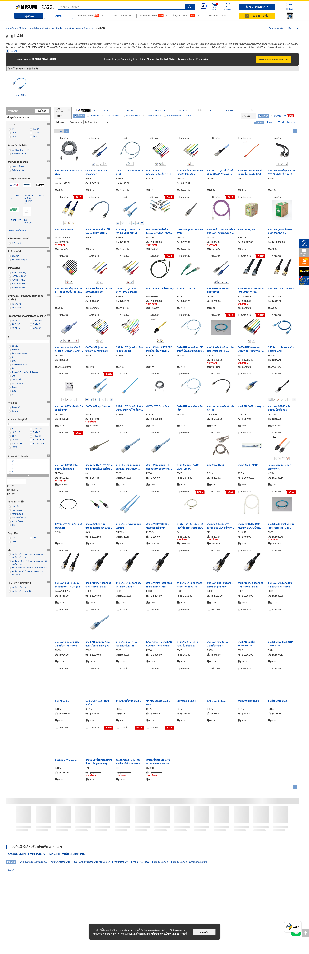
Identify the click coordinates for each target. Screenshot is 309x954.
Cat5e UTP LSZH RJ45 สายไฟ (97, 703)
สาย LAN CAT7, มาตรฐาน (251, 406)
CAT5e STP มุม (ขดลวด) (98, 406)
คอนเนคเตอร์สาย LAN (60, 862)
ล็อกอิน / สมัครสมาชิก (257, 7)
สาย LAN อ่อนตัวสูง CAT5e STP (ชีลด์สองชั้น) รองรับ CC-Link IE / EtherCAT (281, 172)
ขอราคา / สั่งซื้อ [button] (261, 15)
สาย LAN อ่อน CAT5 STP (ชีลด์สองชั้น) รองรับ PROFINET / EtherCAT (159, 349)
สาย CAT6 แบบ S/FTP (188, 288)
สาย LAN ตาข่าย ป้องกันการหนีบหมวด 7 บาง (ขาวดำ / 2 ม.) (68, 585)
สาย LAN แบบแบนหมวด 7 (281, 288)
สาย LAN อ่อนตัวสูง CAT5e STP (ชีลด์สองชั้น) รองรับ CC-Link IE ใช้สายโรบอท (68, 290)
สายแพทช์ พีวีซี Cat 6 (248, 701)
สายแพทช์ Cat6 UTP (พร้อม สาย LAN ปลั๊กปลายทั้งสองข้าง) (99, 467)
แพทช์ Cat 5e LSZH (217, 701)
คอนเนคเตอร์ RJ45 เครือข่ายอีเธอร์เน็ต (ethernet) (128, 762)
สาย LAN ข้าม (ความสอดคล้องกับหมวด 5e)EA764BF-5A (217, 644)
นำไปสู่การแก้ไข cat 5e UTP (158, 703)
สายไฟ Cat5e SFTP (248, 465)
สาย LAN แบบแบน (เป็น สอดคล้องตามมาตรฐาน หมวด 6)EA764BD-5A (97, 644)
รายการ (272, 122)
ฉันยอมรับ (204, 932)
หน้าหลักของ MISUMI (16, 28)
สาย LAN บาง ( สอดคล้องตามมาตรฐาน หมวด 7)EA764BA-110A (128, 585)
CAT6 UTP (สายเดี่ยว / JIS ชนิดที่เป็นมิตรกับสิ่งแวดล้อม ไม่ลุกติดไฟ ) (191, 349)
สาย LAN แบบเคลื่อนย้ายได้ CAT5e (220, 408)
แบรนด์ (58, 15)
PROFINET (16, 220)
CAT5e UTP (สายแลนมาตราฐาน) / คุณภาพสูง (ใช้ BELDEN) (250, 349)
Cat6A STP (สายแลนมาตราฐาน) (96, 172)
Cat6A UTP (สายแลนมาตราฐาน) (218, 290)
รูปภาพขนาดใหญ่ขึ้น (17, 230)
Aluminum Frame (149, 15)
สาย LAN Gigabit (247, 229)
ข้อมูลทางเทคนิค (181, 15)
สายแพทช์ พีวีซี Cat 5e (66, 760)
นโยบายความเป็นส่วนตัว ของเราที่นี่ (169, 933)
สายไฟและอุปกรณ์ (39, 28)
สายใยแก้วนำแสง (161, 862)
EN (290, 4)
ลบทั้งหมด (42, 111)
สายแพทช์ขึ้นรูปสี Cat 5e (128, 701)
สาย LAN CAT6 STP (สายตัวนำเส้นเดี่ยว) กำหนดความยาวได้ (160, 172)
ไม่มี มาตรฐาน (28, 221)
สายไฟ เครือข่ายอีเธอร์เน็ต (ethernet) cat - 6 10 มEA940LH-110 (281, 526)
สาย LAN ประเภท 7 (65, 229)
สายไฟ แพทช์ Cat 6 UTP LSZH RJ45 (280, 644)
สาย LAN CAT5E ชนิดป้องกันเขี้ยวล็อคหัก (279, 408)
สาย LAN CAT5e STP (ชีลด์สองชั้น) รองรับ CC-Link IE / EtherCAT (251, 172)
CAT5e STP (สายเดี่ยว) (157, 406)
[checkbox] (17, 129)
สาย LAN (11, 870)
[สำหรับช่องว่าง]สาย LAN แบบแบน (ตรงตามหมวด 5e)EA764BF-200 (159, 644)
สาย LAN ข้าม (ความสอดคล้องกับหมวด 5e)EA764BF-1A (126, 644)
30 (56, 131)
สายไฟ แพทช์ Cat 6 (278, 701)
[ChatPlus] (293, 928)
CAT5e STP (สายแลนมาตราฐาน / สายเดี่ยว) (96, 349)
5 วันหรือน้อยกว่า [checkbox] (174, 116)
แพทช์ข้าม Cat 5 (215, 465)
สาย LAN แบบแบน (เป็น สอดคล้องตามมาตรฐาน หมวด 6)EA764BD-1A (158, 467)
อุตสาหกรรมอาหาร (217, 15)
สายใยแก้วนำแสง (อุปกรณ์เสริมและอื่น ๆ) (190, 862)
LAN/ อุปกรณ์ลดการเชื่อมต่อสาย (33, 862)
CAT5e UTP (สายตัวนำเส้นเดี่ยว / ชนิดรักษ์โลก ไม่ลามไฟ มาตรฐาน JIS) (129, 408)
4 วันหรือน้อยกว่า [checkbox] (153, 116)
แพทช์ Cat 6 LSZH (186, 701)
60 (61, 131)
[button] (289, 15)
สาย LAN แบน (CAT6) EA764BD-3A (188, 467)
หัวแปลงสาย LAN (121, 862)
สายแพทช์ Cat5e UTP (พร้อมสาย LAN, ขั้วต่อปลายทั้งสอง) (249, 526)
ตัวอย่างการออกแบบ (121, 15)
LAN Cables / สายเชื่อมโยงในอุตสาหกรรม (72, 28)
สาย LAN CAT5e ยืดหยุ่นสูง (160, 288)
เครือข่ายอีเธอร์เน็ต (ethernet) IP (28, 200)
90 (66, 131)
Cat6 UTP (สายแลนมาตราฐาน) (129, 172)
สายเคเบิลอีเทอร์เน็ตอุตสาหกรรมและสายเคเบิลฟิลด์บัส (98, 526)
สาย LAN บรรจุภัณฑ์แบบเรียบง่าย (128, 526)
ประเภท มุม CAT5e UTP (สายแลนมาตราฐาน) (128, 231)
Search (190, 6)
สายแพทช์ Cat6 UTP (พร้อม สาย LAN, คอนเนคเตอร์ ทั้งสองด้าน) (221, 231)
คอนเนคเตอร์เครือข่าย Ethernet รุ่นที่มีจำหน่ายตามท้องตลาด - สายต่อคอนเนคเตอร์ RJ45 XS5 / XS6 (159, 231)
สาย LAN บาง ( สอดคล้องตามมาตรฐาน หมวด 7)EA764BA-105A (98, 585)
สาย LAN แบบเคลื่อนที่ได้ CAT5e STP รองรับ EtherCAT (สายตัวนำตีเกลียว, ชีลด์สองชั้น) (97, 231)
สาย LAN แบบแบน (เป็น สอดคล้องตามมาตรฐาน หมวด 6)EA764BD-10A (128, 467)
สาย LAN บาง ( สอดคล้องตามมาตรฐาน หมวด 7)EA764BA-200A (250, 585)
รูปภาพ (260, 122)
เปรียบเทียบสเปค (288, 122)
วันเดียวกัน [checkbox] (94, 116)
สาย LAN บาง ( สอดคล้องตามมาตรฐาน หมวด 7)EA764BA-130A (189, 585)
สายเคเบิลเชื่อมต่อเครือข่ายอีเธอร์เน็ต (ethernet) (98, 762)
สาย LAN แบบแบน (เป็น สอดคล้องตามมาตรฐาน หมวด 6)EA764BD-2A (67, 644)
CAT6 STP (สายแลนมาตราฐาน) (190, 231)
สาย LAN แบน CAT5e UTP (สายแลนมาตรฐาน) (251, 290)
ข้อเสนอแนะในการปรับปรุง (281, 28)
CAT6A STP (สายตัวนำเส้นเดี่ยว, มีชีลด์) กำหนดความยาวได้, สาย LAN (220, 172)
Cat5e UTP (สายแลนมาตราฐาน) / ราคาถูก (126, 290)
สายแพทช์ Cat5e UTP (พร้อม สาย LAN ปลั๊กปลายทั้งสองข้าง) (220, 526)
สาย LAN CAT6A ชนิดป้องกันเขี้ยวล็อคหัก (66, 467)
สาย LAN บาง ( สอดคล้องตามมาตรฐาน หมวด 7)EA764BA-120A (159, 585)
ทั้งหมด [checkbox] (81, 116)
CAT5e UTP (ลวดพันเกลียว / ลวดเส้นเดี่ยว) (129, 349)
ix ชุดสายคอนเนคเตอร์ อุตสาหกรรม (279, 467)
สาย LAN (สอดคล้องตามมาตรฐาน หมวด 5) (280, 231)
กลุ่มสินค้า (29, 16)
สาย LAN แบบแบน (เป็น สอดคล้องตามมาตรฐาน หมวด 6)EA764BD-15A (280, 585)
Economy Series (85, 15)
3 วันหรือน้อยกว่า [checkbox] (133, 116)
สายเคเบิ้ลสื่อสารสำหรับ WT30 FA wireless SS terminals (158, 762)
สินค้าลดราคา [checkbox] (280, 116)
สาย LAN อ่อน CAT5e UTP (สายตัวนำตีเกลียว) (98, 290)
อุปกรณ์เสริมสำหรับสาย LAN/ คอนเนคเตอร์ (92, 862)
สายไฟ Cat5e (62, 701)
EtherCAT (41, 196)
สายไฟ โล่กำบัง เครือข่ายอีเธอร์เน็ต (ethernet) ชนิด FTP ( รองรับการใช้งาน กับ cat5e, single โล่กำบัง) (190, 526)
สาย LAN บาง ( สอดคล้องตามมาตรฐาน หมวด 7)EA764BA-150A (220, 585)
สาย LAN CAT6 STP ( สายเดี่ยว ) (68, 172)
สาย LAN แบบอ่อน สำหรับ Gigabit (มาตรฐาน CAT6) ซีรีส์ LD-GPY (68, 349)
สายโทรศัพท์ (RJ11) (141, 862)
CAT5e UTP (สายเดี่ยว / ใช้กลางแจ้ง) (68, 526)
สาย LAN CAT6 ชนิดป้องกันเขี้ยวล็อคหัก (69, 408)
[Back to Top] (305, 933)
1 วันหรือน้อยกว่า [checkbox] (112, 116)
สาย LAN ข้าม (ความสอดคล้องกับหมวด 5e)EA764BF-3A (187, 644)
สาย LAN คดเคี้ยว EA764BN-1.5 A (246, 644)
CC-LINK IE (15, 197)
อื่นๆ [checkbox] (189, 116)
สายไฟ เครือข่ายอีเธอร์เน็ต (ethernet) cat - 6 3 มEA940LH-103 (220, 349)
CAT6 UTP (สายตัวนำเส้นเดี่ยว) (190, 408)
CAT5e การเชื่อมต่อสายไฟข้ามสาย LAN (281, 349)
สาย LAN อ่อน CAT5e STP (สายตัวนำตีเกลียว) (190, 172)
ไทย (291, 9)
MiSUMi (18, 6)
